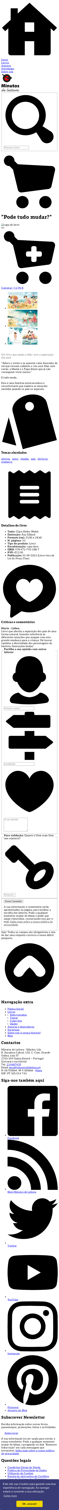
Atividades (7, 68)
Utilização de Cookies (20, 1473)
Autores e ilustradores (21, 1026)
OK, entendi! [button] (29, 1504)
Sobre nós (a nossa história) (24, 1032)
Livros (5, 62)
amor (15, 459)
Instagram (14, 1353)
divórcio (43, 459)
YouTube (13, 1299)
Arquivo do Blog (17, 1410)
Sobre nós (7, 71)
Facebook (13, 1138)
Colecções (16, 1020)
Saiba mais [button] (10, 1495)
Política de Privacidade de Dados (27, 1470)
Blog (10, 1035)
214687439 (14, 1064)
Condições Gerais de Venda (24, 1467)
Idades (14, 1023)
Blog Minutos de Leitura (22, 1192)
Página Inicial (16, 1009)
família (25, 459)
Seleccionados (18, 1015)
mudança (7, 462)
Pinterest (13, 1407)
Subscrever (11, 1433)
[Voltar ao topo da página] (29, 995)
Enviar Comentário (13, 901)
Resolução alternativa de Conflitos (28, 1476)
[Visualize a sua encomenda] (29, 209)
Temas (14, 1018)
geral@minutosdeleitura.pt (25, 1067)
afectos (6, 459)
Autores (6, 65)
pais (33, 459)
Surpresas (14, 1029)
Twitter (12, 1245)
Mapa (38, 1070)
